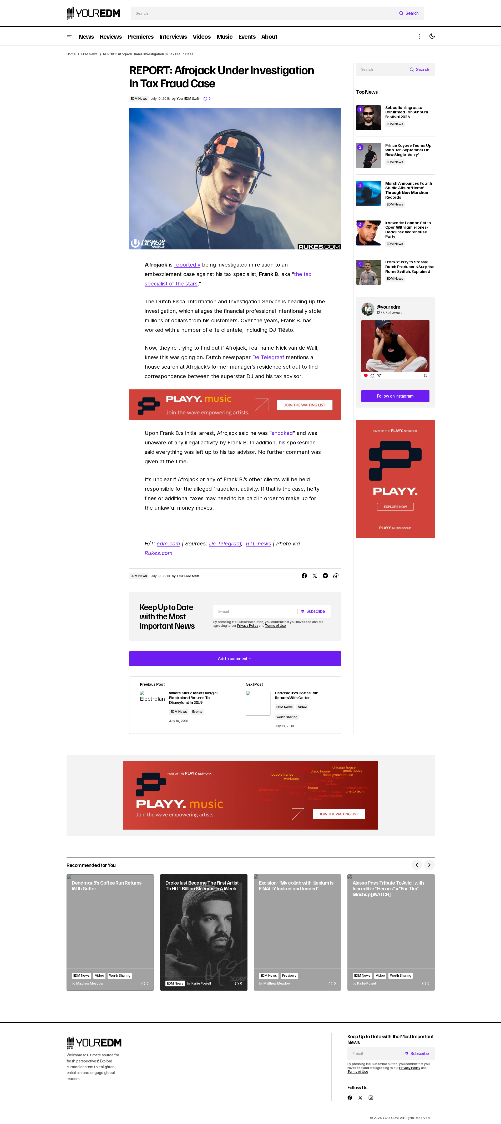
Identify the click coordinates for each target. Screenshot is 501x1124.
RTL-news (258, 543)
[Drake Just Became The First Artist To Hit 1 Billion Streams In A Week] (203, 932)
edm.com (168, 543)
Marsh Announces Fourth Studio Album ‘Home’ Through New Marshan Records (408, 190)
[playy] (235, 404)
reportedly (187, 265)
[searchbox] (263, 13)
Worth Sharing (286, 717)
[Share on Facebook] (304, 576)
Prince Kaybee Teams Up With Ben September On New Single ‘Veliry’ (408, 150)
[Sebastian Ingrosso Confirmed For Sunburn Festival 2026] (368, 117)
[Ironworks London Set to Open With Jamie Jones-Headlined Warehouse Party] (368, 232)
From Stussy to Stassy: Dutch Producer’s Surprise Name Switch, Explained (409, 267)
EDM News (89, 54)
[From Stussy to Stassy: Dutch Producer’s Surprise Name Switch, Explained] (368, 272)
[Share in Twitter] (315, 576)
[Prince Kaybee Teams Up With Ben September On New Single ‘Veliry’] (368, 155)
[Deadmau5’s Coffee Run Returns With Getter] (110, 932)
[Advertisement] (395, 479)
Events (197, 712)
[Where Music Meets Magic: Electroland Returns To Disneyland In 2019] (182, 705)
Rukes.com (159, 553)
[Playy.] (250, 795)
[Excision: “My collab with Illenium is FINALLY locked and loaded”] (297, 932)
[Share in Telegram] (325, 576)
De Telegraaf (268, 357)
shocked (282, 433)
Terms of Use (275, 626)
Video (302, 707)
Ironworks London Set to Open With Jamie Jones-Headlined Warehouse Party (408, 229)
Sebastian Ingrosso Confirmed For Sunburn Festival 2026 (406, 112)
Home (71, 54)
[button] (69, 36)
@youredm (389, 306)
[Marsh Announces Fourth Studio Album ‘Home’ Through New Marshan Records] (368, 193)
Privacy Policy (247, 626)
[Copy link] (336, 576)
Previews (289, 975)
